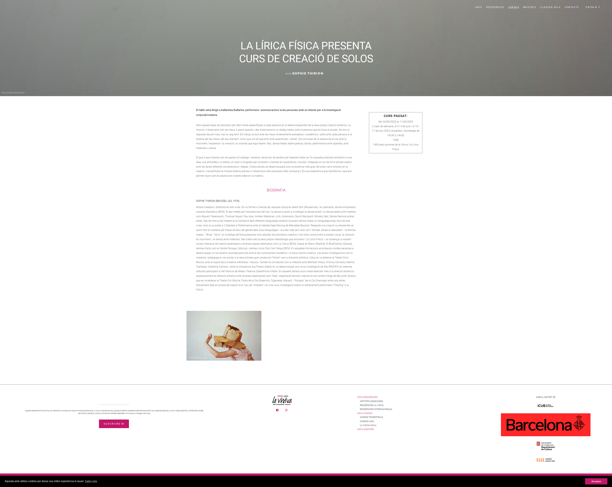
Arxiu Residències (367, 397)
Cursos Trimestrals (371, 417)
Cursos (513, 7)
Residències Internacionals (376, 409)
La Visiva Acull (368, 425)
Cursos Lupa (367, 421)
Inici (478, 7)
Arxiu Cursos (364, 413)
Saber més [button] (91, 481)
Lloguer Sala (550, 7)
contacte (572, 7)
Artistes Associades (371, 401)
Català (592, 7)
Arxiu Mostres (365, 429)
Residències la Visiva (372, 405)
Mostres (529, 7)
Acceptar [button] (596, 481)
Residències (495, 7)
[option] (226, 334)
